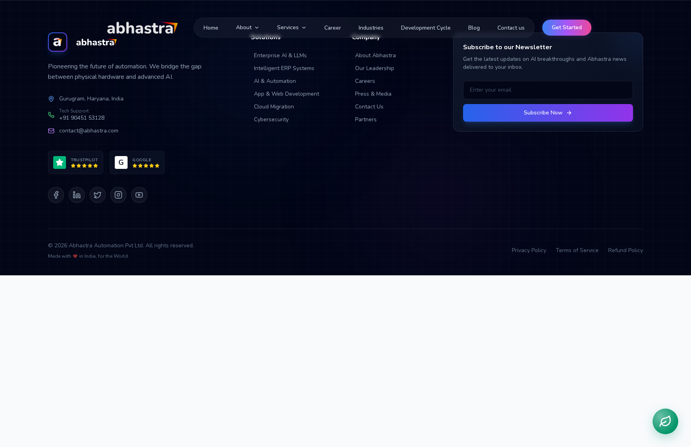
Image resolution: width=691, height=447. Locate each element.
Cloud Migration (274, 106)
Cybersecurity (271, 119)
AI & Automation (275, 81)
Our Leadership (374, 68)
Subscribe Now (543, 112)
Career (332, 28)
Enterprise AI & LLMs (280, 55)
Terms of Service (577, 250)
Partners (366, 119)
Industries (371, 28)
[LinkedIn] (77, 195)
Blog (474, 28)
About (244, 27)
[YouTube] (139, 195)
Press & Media (373, 94)
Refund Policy (625, 250)
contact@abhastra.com (88, 130)
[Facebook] (56, 195)
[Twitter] (98, 195)
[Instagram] (118, 195)
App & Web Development (286, 94)
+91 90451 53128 (81, 118)
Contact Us (369, 106)
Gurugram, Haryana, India (91, 98)
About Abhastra (375, 55)
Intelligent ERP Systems (284, 68)
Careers (365, 81)
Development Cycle (426, 28)
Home (211, 28)
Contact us (511, 28)
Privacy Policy (529, 250)
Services (288, 27)
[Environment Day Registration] (665, 421)
